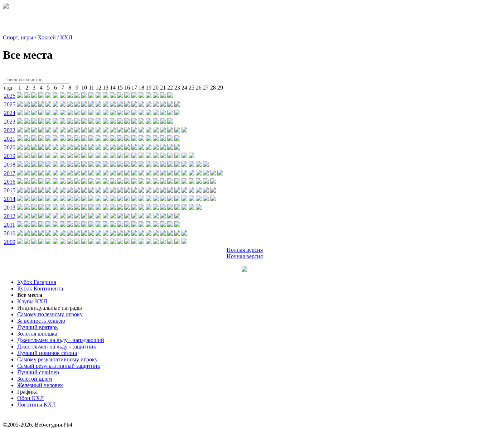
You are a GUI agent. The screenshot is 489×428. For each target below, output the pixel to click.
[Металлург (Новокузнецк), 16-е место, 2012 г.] (127, 216)
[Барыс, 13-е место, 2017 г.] (105, 173)
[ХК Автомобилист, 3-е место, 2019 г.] (34, 156)
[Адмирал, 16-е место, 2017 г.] (127, 173)
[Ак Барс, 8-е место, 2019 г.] (70, 156)
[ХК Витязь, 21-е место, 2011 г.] (163, 225)
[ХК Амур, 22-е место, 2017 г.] (170, 173)
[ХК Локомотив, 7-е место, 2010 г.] (63, 234)
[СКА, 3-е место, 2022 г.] (34, 131)
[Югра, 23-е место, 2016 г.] (177, 182)
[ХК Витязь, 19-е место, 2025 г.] (148, 105)
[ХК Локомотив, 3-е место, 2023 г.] (34, 122)
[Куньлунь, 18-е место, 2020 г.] (141, 148)
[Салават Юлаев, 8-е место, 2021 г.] (70, 139)
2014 (9, 199)
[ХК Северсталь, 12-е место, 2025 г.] (98, 105)
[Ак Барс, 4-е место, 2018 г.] (41, 165)
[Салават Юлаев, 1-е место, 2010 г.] (20, 234)
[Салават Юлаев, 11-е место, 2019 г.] (91, 156)
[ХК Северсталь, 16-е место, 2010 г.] (127, 234)
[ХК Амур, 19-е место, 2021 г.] (148, 139)
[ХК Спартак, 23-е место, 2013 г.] (177, 208)
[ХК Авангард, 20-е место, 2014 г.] (156, 199)
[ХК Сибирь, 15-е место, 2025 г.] (120, 105)
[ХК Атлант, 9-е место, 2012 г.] (77, 216)
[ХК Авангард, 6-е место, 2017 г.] (55, 173)
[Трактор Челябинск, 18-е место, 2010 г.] (141, 234)
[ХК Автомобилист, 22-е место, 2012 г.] (170, 216)
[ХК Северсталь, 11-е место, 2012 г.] (91, 216)
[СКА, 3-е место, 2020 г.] (34, 148)
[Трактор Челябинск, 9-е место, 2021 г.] (77, 139)
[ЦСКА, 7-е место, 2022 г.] (63, 131)
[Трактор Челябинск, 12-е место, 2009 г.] (98, 242)
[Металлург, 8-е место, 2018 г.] (70, 165)
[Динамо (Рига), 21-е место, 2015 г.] (163, 191)
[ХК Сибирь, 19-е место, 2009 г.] (148, 242)
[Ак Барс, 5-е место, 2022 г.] (48, 131)
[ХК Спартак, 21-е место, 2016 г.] (163, 182)
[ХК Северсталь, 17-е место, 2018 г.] (134, 165)
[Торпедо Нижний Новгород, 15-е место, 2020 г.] (120, 148)
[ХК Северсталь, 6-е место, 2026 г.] (55, 96)
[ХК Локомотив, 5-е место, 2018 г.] (48, 165)
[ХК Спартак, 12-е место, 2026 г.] (98, 96)
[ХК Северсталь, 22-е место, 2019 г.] (170, 156)
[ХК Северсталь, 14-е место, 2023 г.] (113, 122)
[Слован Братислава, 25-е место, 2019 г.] (191, 156)
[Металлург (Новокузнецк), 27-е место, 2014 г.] (206, 199)
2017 (9, 173)
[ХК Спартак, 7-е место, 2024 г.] (63, 113)
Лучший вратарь (37, 327)
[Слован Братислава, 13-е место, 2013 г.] (105, 208)
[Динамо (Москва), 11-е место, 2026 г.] (91, 96)
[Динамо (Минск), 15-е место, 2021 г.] (120, 139)
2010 (9, 233)
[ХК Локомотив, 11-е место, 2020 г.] (91, 148)
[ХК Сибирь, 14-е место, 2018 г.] (113, 165)
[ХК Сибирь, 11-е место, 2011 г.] (91, 225)
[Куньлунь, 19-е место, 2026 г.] (148, 96)
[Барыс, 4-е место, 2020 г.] (41, 148)
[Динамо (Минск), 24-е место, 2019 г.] (184, 156)
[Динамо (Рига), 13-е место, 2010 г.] (105, 234)
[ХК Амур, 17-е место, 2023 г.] (134, 122)
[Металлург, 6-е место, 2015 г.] (55, 191)
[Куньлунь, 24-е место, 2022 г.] (184, 131)
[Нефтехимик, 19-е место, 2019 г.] (148, 156)
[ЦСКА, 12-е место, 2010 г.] (98, 234)
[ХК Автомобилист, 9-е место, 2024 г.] (77, 113)
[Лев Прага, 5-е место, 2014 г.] (48, 199)
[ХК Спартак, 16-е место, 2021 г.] (127, 139)
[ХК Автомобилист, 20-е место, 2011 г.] (156, 225)
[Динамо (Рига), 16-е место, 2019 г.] (127, 156)
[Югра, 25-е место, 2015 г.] (191, 191)
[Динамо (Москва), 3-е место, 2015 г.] (34, 191)
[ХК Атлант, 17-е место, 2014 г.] (134, 199)
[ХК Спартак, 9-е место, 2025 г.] (77, 105)
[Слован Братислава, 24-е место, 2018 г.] (184, 165)
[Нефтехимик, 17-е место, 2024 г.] (134, 113)
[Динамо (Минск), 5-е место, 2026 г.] (48, 96)
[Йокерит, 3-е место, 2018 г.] (34, 165)
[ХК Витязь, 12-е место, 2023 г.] (98, 122)
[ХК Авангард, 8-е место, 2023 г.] (70, 122)
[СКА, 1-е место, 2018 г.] (20, 165)
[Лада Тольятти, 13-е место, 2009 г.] (105, 242)
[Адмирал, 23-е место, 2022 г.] (177, 131)
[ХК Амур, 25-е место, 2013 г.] (191, 208)
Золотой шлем (34, 379)
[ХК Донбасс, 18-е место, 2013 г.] (141, 208)
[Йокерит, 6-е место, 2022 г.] (55, 131)
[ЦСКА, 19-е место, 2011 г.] (148, 225)
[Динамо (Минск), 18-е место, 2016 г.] (141, 182)
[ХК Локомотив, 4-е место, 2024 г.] (41, 113)
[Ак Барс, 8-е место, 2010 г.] (70, 234)
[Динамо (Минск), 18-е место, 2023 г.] (141, 122)
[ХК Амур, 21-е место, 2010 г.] (163, 234)
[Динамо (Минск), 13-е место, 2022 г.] (105, 131)
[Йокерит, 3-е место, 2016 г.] (34, 182)
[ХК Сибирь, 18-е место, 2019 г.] (141, 156)
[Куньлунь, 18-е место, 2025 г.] (141, 105)
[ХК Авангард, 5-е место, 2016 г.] (48, 182)
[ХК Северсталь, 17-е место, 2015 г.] (134, 191)
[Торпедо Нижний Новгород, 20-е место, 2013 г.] (156, 208)
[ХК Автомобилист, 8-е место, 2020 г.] (70, 148)
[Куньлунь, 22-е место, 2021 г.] (170, 139)
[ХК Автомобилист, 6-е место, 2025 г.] (55, 105)
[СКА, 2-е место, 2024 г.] (27, 113)
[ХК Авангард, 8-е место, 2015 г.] (70, 191)
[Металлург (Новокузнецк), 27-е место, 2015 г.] (206, 191)
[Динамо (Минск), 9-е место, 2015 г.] (77, 191)
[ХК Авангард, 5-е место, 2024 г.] (48, 113)
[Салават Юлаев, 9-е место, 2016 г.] (77, 182)
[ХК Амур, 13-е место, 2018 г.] (105, 165)
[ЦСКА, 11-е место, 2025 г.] (91, 105)
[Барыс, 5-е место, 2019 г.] (48, 156)
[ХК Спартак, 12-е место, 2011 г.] (98, 225)
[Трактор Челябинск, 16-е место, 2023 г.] (127, 122)
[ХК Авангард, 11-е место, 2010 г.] (91, 234)
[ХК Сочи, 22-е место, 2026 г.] (170, 96)
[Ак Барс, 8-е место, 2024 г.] (70, 113)
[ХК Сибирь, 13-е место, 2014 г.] (105, 199)
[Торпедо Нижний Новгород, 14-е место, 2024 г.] (113, 113)
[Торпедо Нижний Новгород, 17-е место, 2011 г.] (134, 225)
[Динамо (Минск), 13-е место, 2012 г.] (105, 216)
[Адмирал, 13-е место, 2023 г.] (105, 122)
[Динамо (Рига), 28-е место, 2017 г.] (213, 173)
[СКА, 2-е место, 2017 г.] (27, 173)
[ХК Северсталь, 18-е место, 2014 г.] (141, 199)
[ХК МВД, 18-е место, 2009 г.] (141, 242)
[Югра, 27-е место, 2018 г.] (206, 165)
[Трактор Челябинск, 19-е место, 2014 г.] (148, 199)
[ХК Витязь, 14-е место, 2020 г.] (113, 148)
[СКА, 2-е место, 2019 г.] (27, 156)
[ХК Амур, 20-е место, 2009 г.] (156, 242)
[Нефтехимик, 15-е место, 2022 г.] (120, 131)
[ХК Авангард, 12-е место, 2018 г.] (98, 165)
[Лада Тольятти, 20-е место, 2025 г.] (156, 105)
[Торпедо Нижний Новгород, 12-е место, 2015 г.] (98, 191)
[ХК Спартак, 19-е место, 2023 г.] (148, 122)
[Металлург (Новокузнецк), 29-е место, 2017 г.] (220, 173)
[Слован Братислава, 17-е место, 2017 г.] (134, 173)
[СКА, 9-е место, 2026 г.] (77, 96)
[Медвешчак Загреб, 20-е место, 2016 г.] (156, 182)
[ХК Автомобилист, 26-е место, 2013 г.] (199, 208)
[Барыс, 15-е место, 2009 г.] (120, 242)
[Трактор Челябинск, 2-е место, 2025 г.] (27, 105)
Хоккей (47, 37)
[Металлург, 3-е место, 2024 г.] (34, 113)
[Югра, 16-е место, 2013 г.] (127, 208)
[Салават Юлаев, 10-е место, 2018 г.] (84, 165)
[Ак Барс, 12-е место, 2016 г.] (98, 182)
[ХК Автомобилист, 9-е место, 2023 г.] (77, 122)
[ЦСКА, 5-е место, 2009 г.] (48, 242)
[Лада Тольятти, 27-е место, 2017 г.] (206, 173)
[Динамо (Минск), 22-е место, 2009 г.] (170, 242)
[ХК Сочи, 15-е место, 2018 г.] (120, 165)
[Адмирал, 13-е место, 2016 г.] (105, 182)
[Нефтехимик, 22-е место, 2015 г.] (170, 191)
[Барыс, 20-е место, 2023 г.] (156, 122)
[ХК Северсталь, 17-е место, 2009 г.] (134, 242)
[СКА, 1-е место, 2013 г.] (20, 208)
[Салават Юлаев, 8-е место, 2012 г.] (70, 216)
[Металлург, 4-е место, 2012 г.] (41, 216)
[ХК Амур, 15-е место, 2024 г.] (120, 113)
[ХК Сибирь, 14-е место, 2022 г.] (113, 131)
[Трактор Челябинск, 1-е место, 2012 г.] (20, 216)
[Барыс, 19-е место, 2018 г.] (148, 165)
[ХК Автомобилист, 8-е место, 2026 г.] (70, 96)
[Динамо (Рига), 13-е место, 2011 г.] (105, 225)
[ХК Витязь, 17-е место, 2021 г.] (134, 139)
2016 (9, 182)
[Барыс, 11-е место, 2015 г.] (91, 191)
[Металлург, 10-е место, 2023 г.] (84, 122)
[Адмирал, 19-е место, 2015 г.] (148, 191)
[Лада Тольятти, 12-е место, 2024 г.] (98, 113)
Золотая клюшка (37, 334)
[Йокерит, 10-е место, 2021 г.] (84, 139)
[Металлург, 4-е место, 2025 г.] (41, 105)
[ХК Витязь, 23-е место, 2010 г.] (177, 234)
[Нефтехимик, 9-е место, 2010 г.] (77, 234)
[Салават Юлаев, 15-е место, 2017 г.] (120, 173)
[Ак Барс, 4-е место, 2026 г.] (41, 96)
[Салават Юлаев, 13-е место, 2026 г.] (105, 96)
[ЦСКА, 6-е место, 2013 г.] (55, 208)
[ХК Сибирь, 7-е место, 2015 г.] (63, 191)
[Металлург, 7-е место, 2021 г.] (63, 139)
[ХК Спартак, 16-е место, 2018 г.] (127, 165)
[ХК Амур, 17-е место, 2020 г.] (134, 148)
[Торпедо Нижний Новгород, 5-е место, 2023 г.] (48, 122)
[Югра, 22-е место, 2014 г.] (170, 199)
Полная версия (245, 250)
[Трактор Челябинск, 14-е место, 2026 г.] (113, 96)
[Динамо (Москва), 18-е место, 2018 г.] (141, 165)
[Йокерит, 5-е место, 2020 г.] (48, 148)
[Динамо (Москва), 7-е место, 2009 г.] (63, 242)
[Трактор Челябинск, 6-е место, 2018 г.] (55, 165)
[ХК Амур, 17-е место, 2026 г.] (134, 96)
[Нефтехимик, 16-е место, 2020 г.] (127, 148)
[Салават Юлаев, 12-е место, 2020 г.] (98, 148)
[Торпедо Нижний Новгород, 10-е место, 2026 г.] (84, 96)
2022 (9, 130)
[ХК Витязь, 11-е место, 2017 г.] (91, 173)
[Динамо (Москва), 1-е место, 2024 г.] (20, 113)
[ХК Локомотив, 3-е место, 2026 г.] (34, 96)
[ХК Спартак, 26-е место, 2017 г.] (199, 173)
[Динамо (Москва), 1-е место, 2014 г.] (20, 199)
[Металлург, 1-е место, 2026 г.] (20, 96)
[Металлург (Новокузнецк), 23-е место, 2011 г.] (177, 225)
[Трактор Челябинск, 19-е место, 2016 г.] (148, 182)
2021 (9, 139)
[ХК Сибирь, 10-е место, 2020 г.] (84, 148)
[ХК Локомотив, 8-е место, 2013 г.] (70, 208)
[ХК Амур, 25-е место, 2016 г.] (191, 182)
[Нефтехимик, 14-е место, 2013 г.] (113, 208)
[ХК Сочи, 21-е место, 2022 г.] (163, 131)
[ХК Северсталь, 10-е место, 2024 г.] (84, 113)
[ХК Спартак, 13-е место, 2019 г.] (105, 156)
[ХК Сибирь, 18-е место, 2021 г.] (141, 139)
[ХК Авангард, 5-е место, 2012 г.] (48, 216)
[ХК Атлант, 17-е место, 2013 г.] (134, 208)
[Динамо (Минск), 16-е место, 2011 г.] (127, 225)
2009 (9, 242)
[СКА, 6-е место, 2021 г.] (55, 139)
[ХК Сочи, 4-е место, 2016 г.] (41, 182)
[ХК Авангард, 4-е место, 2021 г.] (41, 139)
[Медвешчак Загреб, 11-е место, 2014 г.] (91, 199)
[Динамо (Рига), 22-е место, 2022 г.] (170, 131)
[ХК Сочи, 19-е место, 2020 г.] (148, 148)
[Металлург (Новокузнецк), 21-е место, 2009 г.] (163, 242)
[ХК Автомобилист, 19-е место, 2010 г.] (148, 234)
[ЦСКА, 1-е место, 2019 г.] (20, 156)
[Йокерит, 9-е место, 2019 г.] (77, 156)
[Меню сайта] (244, 270)
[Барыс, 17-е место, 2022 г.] (134, 131)
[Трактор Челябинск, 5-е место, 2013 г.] (48, 208)
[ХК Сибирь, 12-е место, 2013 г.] (98, 208)
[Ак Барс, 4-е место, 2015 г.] (41, 191)
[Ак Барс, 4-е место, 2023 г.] (41, 122)
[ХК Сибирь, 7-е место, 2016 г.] (63, 182)
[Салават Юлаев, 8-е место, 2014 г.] (70, 199)
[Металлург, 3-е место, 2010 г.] (34, 234)
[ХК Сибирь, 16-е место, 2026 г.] (127, 96)
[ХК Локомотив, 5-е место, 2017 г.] (48, 173)
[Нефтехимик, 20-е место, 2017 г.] (156, 173)
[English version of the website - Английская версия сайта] (6, 7)
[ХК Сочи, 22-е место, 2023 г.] (170, 122)
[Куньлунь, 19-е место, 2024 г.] (148, 113)
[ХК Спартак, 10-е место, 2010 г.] (84, 234)
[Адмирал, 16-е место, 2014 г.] (127, 199)
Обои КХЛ (30, 398)
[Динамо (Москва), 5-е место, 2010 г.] (48, 234)
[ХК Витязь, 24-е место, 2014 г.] (184, 199)
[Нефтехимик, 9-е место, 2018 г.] (77, 165)
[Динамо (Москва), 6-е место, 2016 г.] (55, 182)
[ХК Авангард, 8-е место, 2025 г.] (70, 105)
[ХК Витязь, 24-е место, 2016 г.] (184, 182)
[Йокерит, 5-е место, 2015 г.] (48, 191)
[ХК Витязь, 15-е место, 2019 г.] (120, 156)
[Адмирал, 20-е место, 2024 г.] (156, 113)
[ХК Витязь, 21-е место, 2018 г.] (163, 165)
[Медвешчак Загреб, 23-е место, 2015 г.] (177, 191)
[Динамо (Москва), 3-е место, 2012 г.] (34, 216)
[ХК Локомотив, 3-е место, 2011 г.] (34, 225)
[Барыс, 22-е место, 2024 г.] (170, 113)
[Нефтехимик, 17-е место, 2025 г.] (134, 105)
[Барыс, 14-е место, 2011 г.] (113, 225)
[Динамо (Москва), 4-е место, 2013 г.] (41, 208)
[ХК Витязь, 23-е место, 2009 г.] (177, 242)
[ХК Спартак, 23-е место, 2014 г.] (177, 199)
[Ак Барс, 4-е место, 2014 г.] (41, 199)
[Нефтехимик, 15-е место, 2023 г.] (120, 122)
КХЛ (66, 37)
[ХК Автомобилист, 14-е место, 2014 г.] (113, 199)
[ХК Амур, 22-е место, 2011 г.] (170, 225)
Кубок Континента (40, 288)
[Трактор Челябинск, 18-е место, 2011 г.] (141, 225)
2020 (9, 147)
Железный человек (40, 385)
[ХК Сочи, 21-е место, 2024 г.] (163, 113)
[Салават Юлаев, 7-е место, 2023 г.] (63, 122)
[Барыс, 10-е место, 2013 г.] (84, 208)
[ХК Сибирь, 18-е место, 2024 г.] (141, 113)
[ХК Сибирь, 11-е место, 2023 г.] (91, 122)
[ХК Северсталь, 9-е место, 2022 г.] (77, 131)
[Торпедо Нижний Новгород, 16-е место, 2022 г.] (127, 131)
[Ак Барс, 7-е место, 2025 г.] (63, 105)
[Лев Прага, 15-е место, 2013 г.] (120, 208)
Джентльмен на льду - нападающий (60, 340)
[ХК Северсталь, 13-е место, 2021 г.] (105, 139)
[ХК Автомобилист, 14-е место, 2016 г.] (113, 182)
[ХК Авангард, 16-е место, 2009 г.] (127, 242)
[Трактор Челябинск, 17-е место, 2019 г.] (134, 156)
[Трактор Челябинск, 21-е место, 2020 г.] (163, 148)
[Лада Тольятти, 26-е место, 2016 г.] (199, 182)
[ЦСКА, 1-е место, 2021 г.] (20, 139)
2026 (9, 96)
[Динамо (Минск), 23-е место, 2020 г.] (177, 148)
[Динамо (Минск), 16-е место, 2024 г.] (127, 113)
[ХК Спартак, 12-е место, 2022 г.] (98, 131)
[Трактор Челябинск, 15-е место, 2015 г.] (120, 191)
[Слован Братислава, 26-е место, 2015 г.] (199, 191)
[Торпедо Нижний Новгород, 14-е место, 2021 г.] (113, 139)
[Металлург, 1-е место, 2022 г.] (20, 131)
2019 (9, 156)
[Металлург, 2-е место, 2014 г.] (27, 199)
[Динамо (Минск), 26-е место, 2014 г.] (199, 199)
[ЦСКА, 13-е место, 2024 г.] (105, 113)
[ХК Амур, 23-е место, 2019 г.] (177, 156)
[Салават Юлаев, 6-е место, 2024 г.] (55, 113)
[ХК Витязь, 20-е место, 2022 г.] (156, 131)
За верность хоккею (41, 321)
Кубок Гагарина (36, 282)
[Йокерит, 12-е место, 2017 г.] (98, 173)
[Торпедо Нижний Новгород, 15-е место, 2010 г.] (120, 234)
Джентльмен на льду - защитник (56, 346)
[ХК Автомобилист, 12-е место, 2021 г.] (98, 139)
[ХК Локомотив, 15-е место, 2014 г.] (120, 199)
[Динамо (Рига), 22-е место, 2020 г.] (170, 148)
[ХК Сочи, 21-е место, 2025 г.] (163, 105)
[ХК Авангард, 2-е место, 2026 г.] (27, 96)
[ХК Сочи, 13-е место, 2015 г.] (105, 191)
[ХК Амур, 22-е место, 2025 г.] (170, 105)
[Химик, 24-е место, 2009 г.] (184, 242)
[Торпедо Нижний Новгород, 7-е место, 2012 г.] (63, 216)
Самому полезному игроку (50, 314)
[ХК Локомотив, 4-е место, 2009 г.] (41, 242)
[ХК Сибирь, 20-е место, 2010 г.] (156, 234)
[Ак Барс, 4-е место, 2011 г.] (41, 225)
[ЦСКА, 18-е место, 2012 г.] (141, 216)
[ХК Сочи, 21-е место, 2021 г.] (163, 139)
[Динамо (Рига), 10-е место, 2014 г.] (84, 199)
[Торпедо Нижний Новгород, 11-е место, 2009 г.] (91, 242)
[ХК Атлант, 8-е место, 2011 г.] (70, 225)
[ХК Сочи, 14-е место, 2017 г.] (113, 173)
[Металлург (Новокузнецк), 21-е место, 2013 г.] (163, 208)
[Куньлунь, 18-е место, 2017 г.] (141, 173)
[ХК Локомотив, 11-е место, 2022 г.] (91, 131)
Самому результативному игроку (57, 359)
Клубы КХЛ (32, 301)
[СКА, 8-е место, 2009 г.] (70, 242)
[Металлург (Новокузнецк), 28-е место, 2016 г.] (213, 182)
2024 (9, 113)
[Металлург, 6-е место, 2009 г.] (55, 242)
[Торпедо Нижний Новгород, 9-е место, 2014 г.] (77, 199)
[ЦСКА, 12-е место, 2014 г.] (98, 199)
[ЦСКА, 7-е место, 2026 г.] (63, 96)
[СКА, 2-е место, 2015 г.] (27, 191)
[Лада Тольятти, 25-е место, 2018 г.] (191, 165)
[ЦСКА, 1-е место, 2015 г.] (20, 191)
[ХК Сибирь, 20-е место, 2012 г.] (156, 216)
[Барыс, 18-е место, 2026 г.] (141, 96)
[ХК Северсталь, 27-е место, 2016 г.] (206, 182)
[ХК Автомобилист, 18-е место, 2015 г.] (141, 191)
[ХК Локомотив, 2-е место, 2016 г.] (27, 182)
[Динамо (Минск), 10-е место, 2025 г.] (84, 105)
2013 (9, 208)
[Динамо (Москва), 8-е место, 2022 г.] (70, 131)
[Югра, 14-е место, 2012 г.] (113, 216)
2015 (9, 190)
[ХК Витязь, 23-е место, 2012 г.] (177, 216)
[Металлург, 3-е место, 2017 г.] (34, 173)
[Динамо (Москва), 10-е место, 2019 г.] (84, 156)
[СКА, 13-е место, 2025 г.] (105, 105)
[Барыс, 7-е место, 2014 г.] (63, 199)
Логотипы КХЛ (36, 404)
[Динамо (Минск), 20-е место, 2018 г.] (156, 165)
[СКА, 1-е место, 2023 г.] (20, 122)
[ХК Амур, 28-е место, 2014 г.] (213, 199)
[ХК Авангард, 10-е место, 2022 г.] (84, 131)
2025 (9, 104)
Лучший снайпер (38, 372)
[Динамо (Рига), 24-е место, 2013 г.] (184, 208)
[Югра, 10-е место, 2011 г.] (84, 225)
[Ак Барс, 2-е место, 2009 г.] (27, 242)
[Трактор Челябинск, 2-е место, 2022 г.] (27, 131)
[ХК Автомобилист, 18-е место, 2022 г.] (141, 131)
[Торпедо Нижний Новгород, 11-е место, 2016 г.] (91, 182)
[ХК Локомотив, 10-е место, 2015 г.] (84, 191)
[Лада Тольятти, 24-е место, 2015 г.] (184, 191)
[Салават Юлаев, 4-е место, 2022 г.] (41, 131)
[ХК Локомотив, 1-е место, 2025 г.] (20, 105)
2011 (9, 225)
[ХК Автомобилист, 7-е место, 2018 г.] (63, 165)
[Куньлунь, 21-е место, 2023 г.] (163, 122)
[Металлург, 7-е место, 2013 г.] (63, 208)
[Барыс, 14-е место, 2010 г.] (113, 234)
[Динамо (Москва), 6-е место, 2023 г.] (55, 122)
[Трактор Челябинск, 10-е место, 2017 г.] (84, 173)
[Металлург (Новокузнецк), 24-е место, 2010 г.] (184, 234)
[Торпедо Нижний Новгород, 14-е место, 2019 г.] (113, 156)
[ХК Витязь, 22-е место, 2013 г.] (170, 208)
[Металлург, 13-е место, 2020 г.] (105, 148)
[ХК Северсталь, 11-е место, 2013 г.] (91, 208)
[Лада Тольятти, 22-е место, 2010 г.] (170, 234)
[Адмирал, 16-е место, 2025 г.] (127, 105)
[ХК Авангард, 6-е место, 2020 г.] (55, 148)
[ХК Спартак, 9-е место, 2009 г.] (77, 242)
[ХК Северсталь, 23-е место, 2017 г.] (177, 173)
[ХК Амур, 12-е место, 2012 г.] (98, 216)
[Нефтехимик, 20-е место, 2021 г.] (156, 139)
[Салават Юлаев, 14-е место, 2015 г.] (113, 191)
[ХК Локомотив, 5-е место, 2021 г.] (48, 139)
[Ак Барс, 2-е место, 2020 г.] (27, 148)
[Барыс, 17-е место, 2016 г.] (134, 182)
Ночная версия (245, 256)
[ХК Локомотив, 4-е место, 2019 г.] (41, 156)
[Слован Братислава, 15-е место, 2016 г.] (120, 182)
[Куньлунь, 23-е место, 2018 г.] (177, 165)
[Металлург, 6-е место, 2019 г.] (55, 156)
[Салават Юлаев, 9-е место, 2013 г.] (77, 208)
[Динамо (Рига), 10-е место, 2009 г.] (84, 242)
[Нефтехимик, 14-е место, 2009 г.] (113, 242)
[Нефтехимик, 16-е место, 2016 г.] (127, 182)
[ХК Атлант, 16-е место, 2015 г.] (127, 191)
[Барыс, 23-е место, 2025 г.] (177, 105)
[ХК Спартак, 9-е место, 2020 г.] (77, 148)
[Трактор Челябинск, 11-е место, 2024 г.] (91, 113)
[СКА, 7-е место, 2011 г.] (63, 225)
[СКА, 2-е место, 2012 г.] (27, 216)
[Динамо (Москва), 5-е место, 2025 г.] (48, 105)
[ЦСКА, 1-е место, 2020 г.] (20, 148)
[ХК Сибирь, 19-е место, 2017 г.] (148, 173)
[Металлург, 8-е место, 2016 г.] (70, 182)
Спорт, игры (18, 37)
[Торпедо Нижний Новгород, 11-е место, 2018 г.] (91, 165)
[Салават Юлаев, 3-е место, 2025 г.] (34, 105)
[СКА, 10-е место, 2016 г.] (84, 182)
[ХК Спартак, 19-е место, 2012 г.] (148, 216)
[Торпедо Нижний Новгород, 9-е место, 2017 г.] (77, 173)
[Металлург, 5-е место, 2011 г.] (48, 225)
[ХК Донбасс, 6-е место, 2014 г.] (55, 199)
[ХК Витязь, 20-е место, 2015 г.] (156, 191)
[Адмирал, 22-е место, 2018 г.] (170, 165)
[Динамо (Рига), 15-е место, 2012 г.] (120, 216)
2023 (9, 122)
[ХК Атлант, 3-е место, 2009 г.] (34, 242)
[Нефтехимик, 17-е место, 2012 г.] (134, 216)
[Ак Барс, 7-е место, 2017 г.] (63, 173)
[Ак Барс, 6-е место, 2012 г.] (55, 216)
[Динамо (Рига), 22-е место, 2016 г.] (170, 182)
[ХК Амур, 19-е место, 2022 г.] (148, 131)
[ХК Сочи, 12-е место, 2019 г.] (98, 156)
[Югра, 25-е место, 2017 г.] (191, 173)
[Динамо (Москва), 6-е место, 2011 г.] (55, 225)
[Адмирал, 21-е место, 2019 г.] (163, 156)
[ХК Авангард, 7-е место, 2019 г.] (63, 156)
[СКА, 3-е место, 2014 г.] (34, 199)
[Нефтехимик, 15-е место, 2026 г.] (120, 96)
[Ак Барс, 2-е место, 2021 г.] (27, 139)
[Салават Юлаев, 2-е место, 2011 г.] (27, 225)
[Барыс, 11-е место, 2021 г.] (91, 139)
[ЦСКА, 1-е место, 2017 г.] (20, 173)
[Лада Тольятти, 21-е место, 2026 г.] (163, 96)
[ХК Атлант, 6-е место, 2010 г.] (55, 234)
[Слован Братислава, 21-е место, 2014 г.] (163, 199)
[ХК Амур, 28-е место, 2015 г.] (213, 191)
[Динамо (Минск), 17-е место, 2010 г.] (134, 234)
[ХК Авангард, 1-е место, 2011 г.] (20, 225)
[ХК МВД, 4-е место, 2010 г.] (41, 234)
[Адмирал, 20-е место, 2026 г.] (156, 96)
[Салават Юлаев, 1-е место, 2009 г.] (20, 242)
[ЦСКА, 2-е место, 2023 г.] (27, 122)
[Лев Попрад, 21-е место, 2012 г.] (163, 216)
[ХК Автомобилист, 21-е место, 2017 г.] (163, 173)
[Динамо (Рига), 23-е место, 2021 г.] (177, 139)
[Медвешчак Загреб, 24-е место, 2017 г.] (184, 173)
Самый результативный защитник (58, 366)
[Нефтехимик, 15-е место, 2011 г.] (120, 225)
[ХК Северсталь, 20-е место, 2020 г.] (156, 148)
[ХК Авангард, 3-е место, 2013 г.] (34, 208)
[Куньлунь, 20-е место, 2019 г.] (156, 156)
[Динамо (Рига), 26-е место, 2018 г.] (199, 165)
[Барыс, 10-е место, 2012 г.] (84, 216)
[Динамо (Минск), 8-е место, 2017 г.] (70, 173)
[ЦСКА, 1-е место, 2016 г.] (20, 182)
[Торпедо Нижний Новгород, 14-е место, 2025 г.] (113, 105)
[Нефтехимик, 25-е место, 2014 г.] (191, 199)
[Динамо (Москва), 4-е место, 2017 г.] (41, 173)
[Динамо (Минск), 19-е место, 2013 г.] (148, 208)
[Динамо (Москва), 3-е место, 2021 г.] (34, 139)
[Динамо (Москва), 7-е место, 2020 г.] (63, 148)
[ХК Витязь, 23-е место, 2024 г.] (177, 113)
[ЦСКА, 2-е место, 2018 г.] (27, 165)
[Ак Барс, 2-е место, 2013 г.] (27, 208)
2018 (9, 165)
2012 (9, 216)
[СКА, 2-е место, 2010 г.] (27, 234)
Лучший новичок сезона (47, 353)
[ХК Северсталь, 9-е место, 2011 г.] (77, 225)
